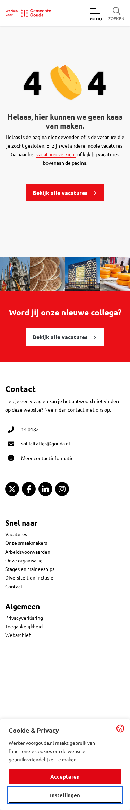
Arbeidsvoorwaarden (27, 551)
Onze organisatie (24, 560)
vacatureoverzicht (56, 154)
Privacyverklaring (24, 617)
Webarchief (18, 635)
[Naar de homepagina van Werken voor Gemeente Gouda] (28, 13)
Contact (14, 586)
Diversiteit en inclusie (29, 577)
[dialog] (65, 764)
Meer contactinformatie (47, 458)
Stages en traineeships (29, 569)
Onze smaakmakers (26, 542)
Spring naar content (17, 25)
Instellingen (65, 795)
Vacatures (16, 534)
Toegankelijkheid (24, 626)
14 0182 (30, 429)
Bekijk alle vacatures (60, 192)
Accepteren (65, 776)
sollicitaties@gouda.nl (45, 443)
